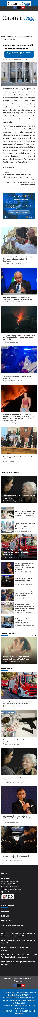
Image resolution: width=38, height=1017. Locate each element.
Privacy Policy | (20, 1011)
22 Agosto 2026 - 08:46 (26, 531)
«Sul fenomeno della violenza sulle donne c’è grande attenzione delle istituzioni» (18, 174)
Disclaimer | (30, 1011)
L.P (5, 342)
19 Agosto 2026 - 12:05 (29, 625)
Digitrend (18, 1003)
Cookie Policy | (9, 1011)
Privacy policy (6, 920)
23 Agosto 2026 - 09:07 (29, 515)
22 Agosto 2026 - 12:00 (29, 584)
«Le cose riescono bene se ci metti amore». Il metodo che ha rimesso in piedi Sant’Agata (18, 259)
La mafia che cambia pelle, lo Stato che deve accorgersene (18, 657)
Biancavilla (10, 167)
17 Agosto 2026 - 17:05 (18, 263)
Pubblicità (5, 916)
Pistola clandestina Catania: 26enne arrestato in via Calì (25, 512)
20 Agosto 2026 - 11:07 (29, 612)
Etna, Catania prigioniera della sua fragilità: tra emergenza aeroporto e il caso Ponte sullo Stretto (19, 338)
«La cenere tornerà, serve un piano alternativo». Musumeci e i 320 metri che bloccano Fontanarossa (25, 526)
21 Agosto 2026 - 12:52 (29, 598)
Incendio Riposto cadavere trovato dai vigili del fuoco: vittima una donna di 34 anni (18, 552)
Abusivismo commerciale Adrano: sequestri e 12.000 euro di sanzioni (24, 593)
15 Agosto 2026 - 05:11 (13, 342)
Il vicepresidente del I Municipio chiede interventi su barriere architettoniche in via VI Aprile (25, 607)
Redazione (8, 59)
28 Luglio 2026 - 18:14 (18, 661)
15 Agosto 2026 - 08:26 (18, 302)
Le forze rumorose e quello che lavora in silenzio (16, 948)
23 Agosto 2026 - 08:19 (18, 501)
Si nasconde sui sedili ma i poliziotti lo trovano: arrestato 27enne (24, 580)
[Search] (34, 2)
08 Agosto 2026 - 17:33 (17, 461)
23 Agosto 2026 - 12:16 (17, 557)
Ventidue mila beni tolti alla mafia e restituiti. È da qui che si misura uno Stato (18, 298)
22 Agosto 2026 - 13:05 (26, 572)
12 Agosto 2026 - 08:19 (18, 423)
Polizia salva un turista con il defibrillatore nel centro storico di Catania (24, 621)
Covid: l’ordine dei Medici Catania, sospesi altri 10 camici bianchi (20, 182)
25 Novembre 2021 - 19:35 (20, 59)
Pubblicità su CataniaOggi (23, 978)
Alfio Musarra (8, 263)
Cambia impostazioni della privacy (13, 925)
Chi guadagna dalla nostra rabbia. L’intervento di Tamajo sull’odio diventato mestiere (24, 566)
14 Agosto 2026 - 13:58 (17, 380)
